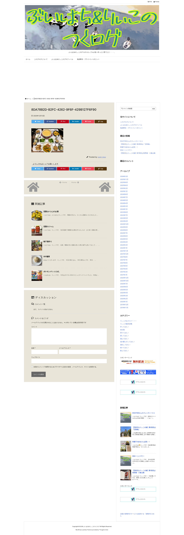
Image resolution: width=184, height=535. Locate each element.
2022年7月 (124, 233)
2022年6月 (124, 236)
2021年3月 (124, 272)
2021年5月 (124, 266)
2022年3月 (124, 245)
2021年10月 (124, 254)
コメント (34, 327)
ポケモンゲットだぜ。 (51, 271)
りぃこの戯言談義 (126, 324)
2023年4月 (124, 221)
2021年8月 (124, 257)
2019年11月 (124, 307)
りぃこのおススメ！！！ (128, 321)
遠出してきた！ (125, 345)
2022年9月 (124, 227)
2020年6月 (124, 287)
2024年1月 (124, 209)
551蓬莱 (46, 256)
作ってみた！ (124, 327)
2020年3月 (124, 296)
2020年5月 (124, 290)
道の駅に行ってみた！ (127, 342)
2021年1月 (123, 275)
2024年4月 (124, 203)
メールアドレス (64, 348)
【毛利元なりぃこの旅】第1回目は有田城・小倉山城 (137, 153)
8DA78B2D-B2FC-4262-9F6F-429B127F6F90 (50, 98)
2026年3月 (124, 176)
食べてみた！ (124, 348)
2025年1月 (124, 191)
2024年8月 (124, 194)
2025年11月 (124, 179)
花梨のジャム (48, 226)
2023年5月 (124, 218)
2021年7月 (123, 260)
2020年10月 (124, 281)
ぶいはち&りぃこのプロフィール (131, 125)
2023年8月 (124, 212)
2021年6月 (124, 263)
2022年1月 (123, 248)
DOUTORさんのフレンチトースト (131, 141)
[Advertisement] (92, 79)
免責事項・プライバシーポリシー (131, 128)
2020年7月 (124, 284)
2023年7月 (124, 215)
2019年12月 (124, 304)
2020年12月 (124, 278)
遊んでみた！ (124, 339)
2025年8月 (124, 182)
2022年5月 (124, 239)
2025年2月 (124, 188)
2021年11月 (124, 251)
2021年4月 (124, 269)
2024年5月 (124, 200)
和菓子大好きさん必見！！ (129, 147)
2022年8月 (124, 230)
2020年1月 (124, 301)
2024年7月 (124, 197)
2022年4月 (124, 242)
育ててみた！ (124, 333)
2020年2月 (124, 299)
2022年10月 (124, 224)
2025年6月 (124, 185)
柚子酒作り (47, 241)
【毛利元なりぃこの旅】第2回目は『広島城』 (135, 144)
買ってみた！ (124, 336)
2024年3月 (124, 206)
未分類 (122, 330)
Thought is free (103, 530)
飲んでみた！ (124, 350)
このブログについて (127, 122)
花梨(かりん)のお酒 (51, 211)
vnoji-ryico (102, 157)
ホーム (29, 98)
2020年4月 (124, 293)
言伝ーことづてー (126, 150)
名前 (33, 348)
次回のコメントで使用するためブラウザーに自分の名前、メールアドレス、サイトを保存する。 (66, 367)
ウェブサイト (35, 357)
